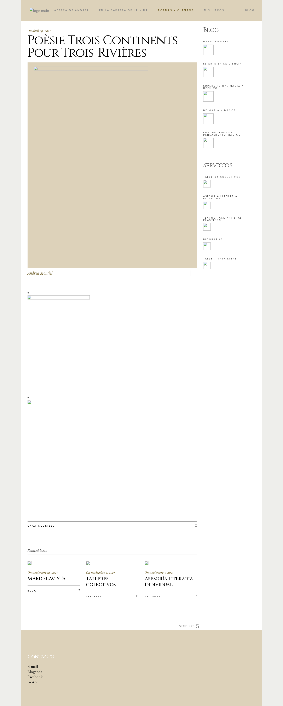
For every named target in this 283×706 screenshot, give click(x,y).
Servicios (217, 165)
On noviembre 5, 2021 (100, 572)
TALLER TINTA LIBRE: (220, 258)
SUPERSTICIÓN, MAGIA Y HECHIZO (223, 87)
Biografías (213, 239)
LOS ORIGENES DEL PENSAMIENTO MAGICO (222, 133)
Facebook (35, 676)
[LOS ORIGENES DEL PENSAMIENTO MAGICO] (208, 143)
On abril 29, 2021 (39, 31)
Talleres (94, 596)
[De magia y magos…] (208, 118)
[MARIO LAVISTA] (208, 50)
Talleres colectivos (222, 177)
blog (32, 590)
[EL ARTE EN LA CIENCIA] (208, 72)
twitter (33, 682)
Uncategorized (41, 525)
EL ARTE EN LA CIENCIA (222, 63)
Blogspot (35, 671)
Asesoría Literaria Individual (220, 197)
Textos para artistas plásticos (222, 219)
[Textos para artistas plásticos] (207, 227)
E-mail (33, 666)
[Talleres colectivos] (207, 183)
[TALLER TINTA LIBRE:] (207, 265)
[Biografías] (207, 246)
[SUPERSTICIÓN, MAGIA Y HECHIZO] (208, 96)
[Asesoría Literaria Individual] (207, 205)
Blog (211, 30)
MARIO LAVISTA (216, 41)
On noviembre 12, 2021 (43, 572)
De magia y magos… (220, 110)
